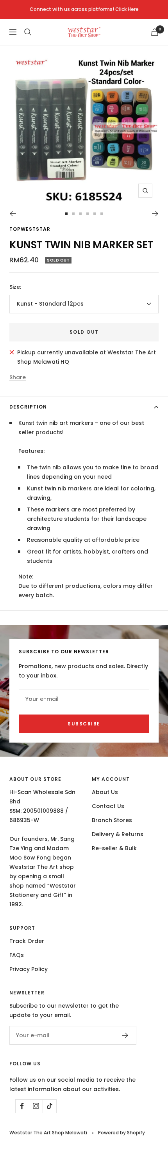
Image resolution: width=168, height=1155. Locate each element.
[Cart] (155, 32)
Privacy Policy (28, 969)
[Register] (125, 1035)
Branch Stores (112, 820)
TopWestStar (29, 229)
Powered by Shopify (121, 1132)
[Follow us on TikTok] (49, 1106)
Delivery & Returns (117, 834)
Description (28, 406)
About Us (105, 792)
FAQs (16, 955)
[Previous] (12, 213)
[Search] (27, 31)
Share (17, 377)
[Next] (155, 213)
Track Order (26, 941)
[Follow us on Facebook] (22, 1106)
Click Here (127, 9)
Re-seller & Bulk (114, 848)
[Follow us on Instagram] (36, 1106)
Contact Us (108, 806)
